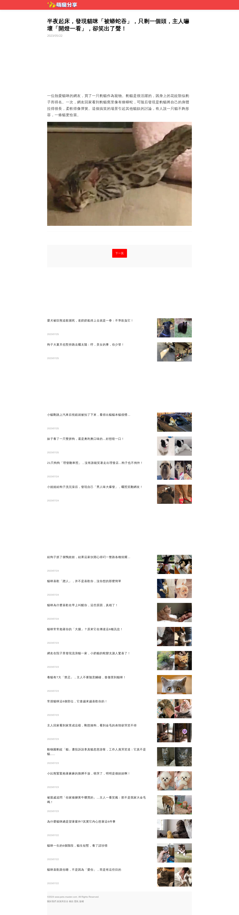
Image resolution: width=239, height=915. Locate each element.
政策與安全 (62, 901)
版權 (81, 901)
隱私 (76, 901)
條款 (71, 901)
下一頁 (119, 253)
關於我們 (51, 901)
